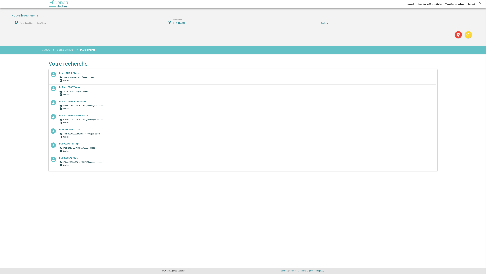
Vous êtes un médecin (454, 4)
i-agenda (284, 271)
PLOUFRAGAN (87, 50)
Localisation (177, 20)
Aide (317, 271)
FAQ (322, 271)
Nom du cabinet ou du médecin (33, 23)
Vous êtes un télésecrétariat (430, 4)
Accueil (411, 4)
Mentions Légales (305, 271)
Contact (471, 4)
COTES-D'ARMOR (65, 50)
